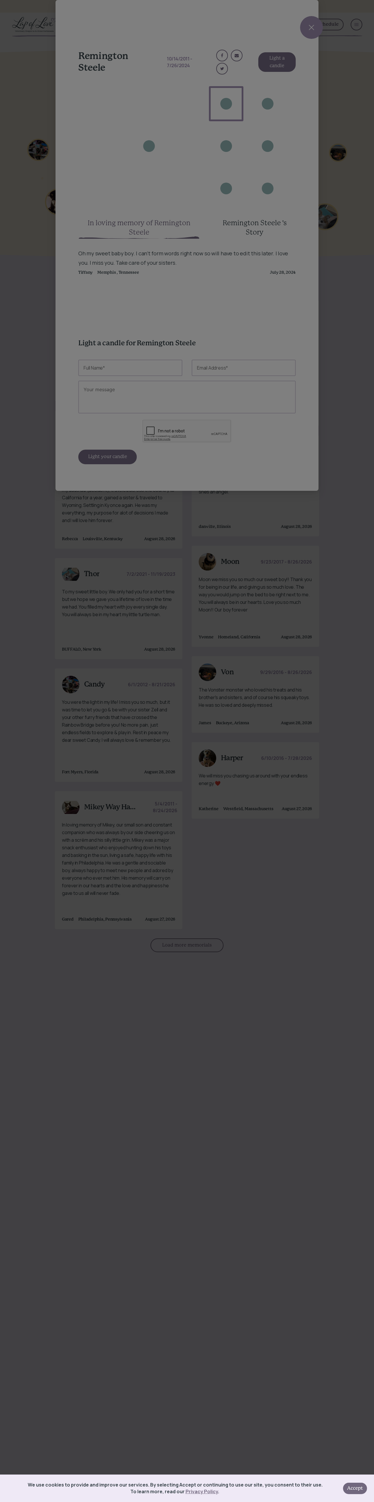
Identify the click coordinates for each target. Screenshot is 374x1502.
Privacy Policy (202, 1491)
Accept (355, 1488)
